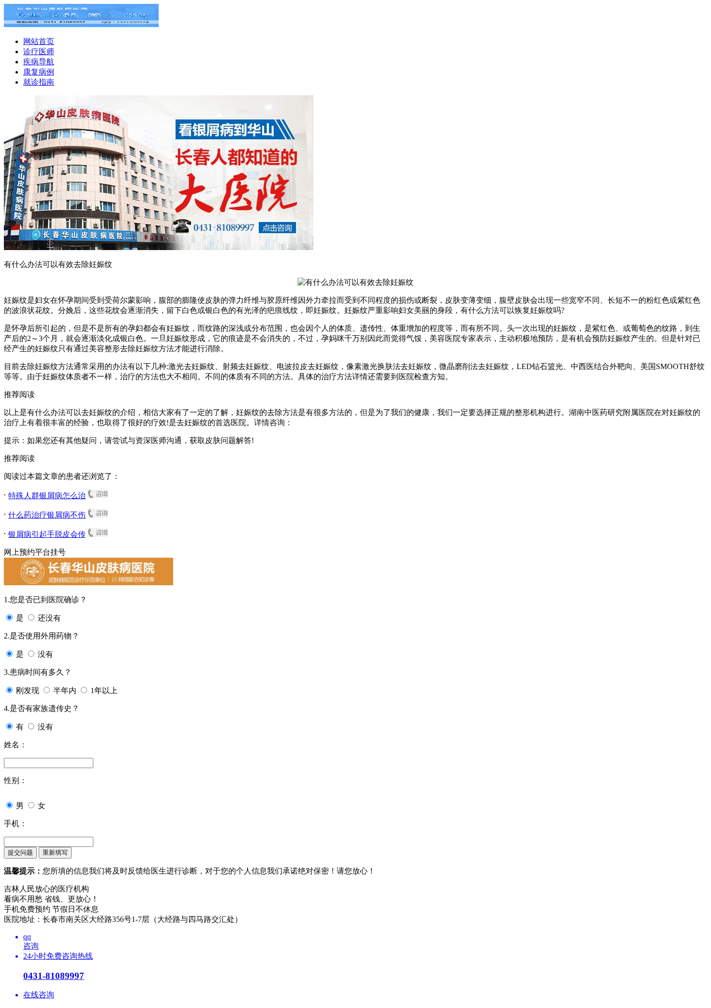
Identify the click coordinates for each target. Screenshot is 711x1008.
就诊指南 (38, 82)
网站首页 (38, 41)
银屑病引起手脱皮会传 (47, 534)
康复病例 (38, 72)
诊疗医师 (38, 51)
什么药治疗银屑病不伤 (47, 515)
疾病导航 (38, 62)
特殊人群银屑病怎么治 (47, 495)
